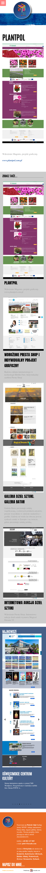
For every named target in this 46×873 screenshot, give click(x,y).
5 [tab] (22, 804)
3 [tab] (17, 804)
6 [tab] (24, 804)
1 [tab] (13, 804)
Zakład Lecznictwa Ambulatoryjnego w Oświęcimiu (15, 741)
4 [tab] (20, 804)
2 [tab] (15, 804)
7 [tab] (26, 804)
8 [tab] (28, 804)
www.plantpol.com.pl (12, 160)
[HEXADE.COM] (23, 6)
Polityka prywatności (8, 870)
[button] (5, 719)
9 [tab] (31, 804)
